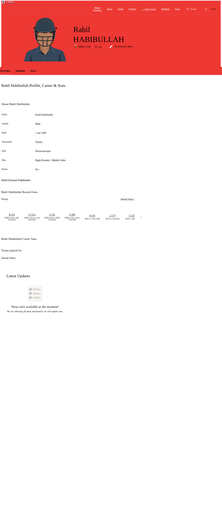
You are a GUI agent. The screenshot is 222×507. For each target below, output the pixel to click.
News (33, 70)
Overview (5, 70)
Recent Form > (128, 199)
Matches (20, 70)
